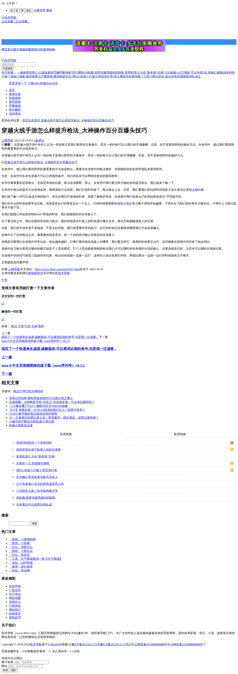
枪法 (14, 326)
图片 (16, 49)
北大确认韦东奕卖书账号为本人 (37, 477)
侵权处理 (15, 617)
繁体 (49, 10)
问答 (40, 49)
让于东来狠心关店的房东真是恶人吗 (40, 483)
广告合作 (15, 590)
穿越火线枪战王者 (21, 425)
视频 (22, 49)
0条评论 (39, 140)
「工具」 (15, 558)
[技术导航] (8, 17)
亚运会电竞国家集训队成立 (183, 76)
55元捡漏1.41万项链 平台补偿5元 (186, 72)
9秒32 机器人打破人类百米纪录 (93, 76)
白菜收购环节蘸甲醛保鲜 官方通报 (62, 72)
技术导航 (64, 273)
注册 (37, 10)
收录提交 (15, 613)
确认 (14, 670)
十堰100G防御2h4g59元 (43, 83)
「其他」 (15, 539)
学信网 (25, 570)
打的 (27, 326)
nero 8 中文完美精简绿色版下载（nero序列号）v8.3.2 (35, 340)
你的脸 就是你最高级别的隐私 (105, 72)
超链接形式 (35, 273)
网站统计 (15, 609)
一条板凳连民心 (28, 72)
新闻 (34, 49)
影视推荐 (15, 98)
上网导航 (7, 140)
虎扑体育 (27, 566)
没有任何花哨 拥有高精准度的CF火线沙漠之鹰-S (41, 398)
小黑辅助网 (28, 539)
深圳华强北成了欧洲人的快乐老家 (38, 449)
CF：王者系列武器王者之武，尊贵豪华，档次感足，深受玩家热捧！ (54, 417)
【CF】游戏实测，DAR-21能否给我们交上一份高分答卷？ (47, 409)
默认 (29, 10)
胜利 (41, 326)
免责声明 (15, 586)
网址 (4, 665)
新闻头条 (15, 94)
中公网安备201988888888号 (185, 644)
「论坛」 (15, 547)
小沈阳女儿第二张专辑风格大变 (37, 490)
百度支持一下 (18, 83)
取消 (5, 670)
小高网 (25, 543)
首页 (12, 90)
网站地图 (15, 598)
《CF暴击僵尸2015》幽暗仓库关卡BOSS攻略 (38, 405)
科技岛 (25, 554)
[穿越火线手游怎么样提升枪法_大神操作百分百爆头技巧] (39, 162)
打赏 (4, 280)
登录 (43, 10)
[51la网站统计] (204, 644)
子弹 (126, 203)
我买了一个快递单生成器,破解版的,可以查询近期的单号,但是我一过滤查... (49, 337)
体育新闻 (15, 101)
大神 (195, 189)
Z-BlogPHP (55, 644)
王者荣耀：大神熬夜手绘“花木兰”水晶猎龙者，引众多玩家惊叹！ (52, 402)
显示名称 (7, 662)
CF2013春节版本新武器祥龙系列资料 (33, 413)
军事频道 (15, 105)
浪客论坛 (27, 547)
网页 (4, 49)
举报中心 (15, 601)
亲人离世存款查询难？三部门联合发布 (139, 76)
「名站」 (15, 562)
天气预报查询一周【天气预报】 (41, 558)
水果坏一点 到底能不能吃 (33, 463)
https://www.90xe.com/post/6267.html (57, 269)
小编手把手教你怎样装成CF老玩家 (31, 421)
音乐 (10, 49)
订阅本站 (15, 605)
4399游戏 (27, 562)
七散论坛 (27, 551)
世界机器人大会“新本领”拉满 (144, 72)
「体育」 (15, 566)
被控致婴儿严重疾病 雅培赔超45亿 (49, 76)
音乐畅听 (15, 109)
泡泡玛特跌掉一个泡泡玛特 (34, 442)
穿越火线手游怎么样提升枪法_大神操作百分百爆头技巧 (77, 120)
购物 (52, 49)
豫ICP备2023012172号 (114, 644)
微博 (46, 49)
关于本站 (15, 594)
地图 (28, 49)
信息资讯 (15, 113)
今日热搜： (8, 72)
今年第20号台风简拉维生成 (34, 504)
